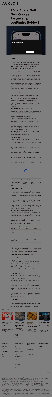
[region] (26, 47)
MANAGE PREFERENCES (21, 51)
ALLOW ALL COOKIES (30, 51)
